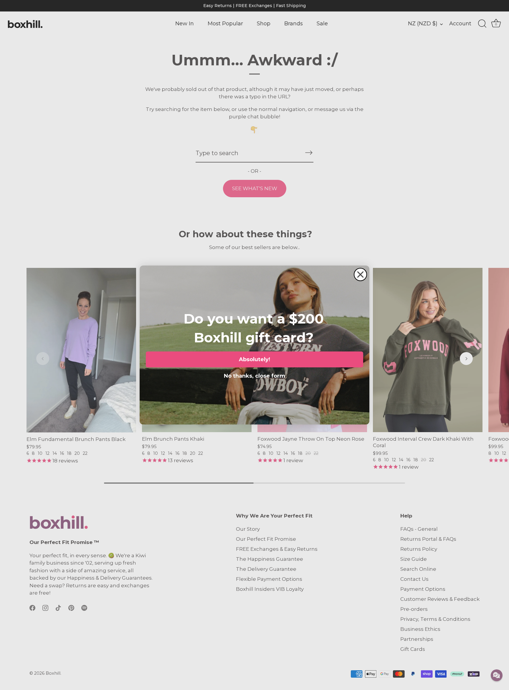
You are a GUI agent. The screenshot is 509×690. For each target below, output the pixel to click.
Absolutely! (254, 359)
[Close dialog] (360, 274)
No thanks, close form (254, 374)
